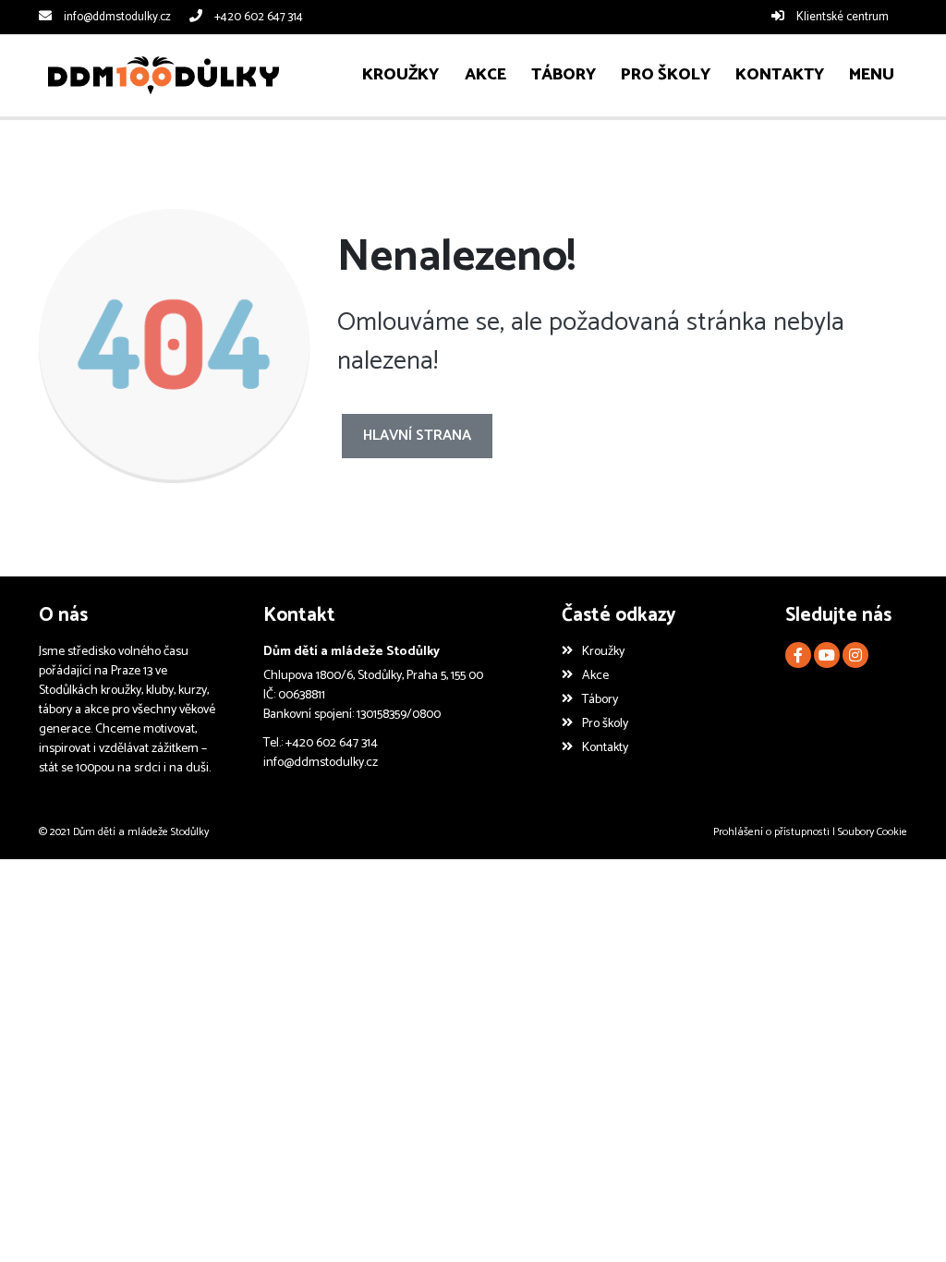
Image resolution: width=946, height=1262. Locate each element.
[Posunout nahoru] (904, 1220)
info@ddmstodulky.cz (117, 17)
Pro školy (605, 723)
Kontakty (605, 747)
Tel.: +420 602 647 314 (320, 743)
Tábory (600, 699)
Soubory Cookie (872, 832)
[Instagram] (855, 655)
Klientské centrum (842, 17)
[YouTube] (827, 655)
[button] (872, 75)
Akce (595, 675)
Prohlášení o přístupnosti (771, 832)
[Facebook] (798, 655)
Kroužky (603, 651)
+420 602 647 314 (258, 17)
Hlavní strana (417, 435)
